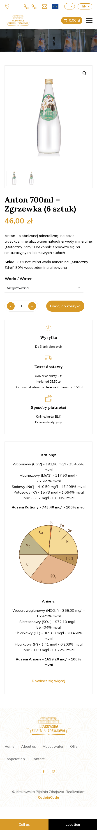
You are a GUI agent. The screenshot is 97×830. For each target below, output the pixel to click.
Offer (74, 746)
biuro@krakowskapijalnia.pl (43, 6)
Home (9, 746)
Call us (24, 824)
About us (28, 746)
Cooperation (15, 758)
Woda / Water (18, 278)
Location (73, 824)
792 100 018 (35, 6)
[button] (85, 73)
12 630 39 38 (27, 6)
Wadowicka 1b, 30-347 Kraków (8, 6)
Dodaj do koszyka (65, 306)
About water (53, 746)
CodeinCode (48, 797)
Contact (38, 758)
